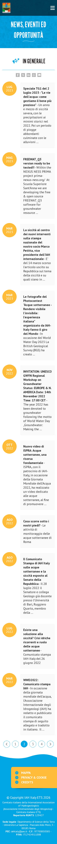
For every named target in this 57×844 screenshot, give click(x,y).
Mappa (26, 773)
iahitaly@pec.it (19, 831)
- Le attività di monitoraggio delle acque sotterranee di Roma (36, 531)
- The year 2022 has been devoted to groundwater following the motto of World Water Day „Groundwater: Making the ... (36, 399)
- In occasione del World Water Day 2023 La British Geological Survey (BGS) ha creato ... (35, 324)
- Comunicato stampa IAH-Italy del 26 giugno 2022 (35, 645)
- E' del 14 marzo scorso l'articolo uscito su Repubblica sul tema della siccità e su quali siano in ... (35, 253)
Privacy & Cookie (34, 777)
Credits (27, 782)
